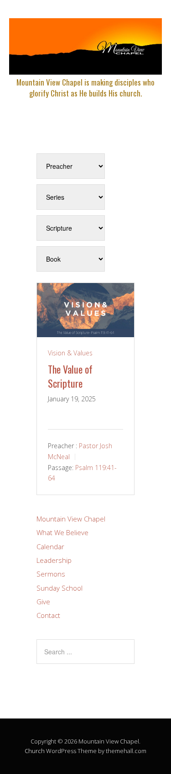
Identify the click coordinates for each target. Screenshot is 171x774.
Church (35, 751)
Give (43, 601)
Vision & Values (70, 353)
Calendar (50, 546)
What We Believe (62, 532)
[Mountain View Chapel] (85, 67)
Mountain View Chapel (70, 518)
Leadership (54, 560)
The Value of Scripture (70, 376)
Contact (48, 615)
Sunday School (59, 587)
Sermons (50, 573)
